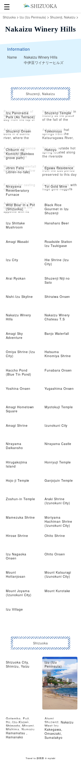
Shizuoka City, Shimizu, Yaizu (17, 664)
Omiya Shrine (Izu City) (20, 353)
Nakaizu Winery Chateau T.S (57, 317)
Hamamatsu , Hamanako (16, 735)
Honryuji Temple (58, 462)
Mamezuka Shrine (20, 517)
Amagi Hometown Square (20, 409)
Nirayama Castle (58, 443)
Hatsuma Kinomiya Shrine (58, 353)
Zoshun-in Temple (20, 499)
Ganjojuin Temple (59, 480)
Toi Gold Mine (56, 186)
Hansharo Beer (57, 223)
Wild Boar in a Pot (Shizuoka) (20, 207)
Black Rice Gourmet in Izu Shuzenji (57, 209)
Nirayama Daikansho (14, 445)
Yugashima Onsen (59, 388)
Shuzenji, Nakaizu (62, 17)
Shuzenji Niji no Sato (57, 280)
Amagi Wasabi (17, 241)
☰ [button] (7, 6)
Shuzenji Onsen (18, 131)
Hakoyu (51, 149)
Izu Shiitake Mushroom (15, 225)
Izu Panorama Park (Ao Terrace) (20, 115)
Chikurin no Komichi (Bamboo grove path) (20, 153)
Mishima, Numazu (20, 729)
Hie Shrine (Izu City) (57, 262)
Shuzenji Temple (58, 113)
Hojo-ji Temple (17, 480)
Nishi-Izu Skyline (19, 296)
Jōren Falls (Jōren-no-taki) (18, 170)
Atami (49, 718)
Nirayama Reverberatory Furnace (17, 190)
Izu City (12, 260)
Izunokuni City (56, 425)
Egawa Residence (59, 168)
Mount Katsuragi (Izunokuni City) (58, 574)
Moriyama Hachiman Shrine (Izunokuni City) (58, 521)
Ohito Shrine (55, 535)
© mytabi (50, 758)
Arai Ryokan (16, 278)
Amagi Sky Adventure (14, 335)
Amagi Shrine (17, 425)
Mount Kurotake (57, 591)
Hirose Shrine (17, 535)
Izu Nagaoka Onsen (16, 556)
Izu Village (14, 609)
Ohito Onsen (55, 554)
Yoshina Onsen (18, 388)
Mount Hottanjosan (15, 574)
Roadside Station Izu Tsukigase (58, 243)
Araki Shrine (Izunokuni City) (57, 501)
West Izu (52, 725)
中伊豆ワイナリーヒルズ (43, 62)
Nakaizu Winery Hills (18, 317)
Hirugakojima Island (16, 464)
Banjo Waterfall (57, 333)
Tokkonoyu (53, 131)
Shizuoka (9, 17)
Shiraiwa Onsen (57, 296)
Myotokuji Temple (59, 407)
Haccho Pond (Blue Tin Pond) (18, 372)
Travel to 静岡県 (35, 758)
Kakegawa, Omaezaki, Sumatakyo (54, 733)
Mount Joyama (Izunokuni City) (19, 593)
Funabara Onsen (58, 370)
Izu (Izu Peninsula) (33, 17)
